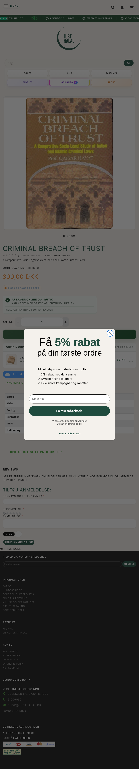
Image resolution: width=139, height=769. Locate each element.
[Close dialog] (110, 333)
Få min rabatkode (69, 411)
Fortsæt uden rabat (70, 433)
